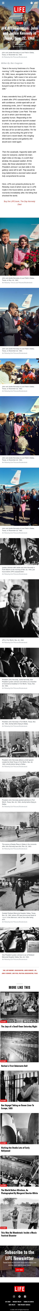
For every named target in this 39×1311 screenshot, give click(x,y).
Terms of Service (29, 1302)
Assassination (19, 970)
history (3, 1022)
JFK (35, 970)
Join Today (19, 1270)
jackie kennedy (28, 970)
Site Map (7, 1302)
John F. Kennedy (6, 973)
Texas (36, 973)
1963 (4, 970)
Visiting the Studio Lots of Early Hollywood (15, 1149)
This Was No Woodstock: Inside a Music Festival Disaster (19, 1234)
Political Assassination (26, 973)
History (19, 23)
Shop (35, 3)
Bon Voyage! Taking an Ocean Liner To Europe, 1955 (17, 1107)
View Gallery (19, 44)
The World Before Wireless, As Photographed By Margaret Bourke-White (19, 1192)
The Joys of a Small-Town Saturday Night (19, 1026)
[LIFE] (19, 9)
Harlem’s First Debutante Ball (14, 1065)
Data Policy (12, 1305)
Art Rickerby (10, 970)
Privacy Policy (17, 1302)
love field (15, 973)
